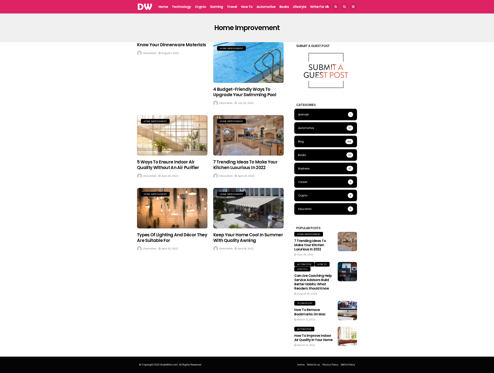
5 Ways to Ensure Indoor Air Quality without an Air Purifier (168, 165)
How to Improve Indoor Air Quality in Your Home (313, 337)
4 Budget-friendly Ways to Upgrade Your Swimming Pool (244, 92)
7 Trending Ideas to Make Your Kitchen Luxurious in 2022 (245, 165)
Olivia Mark (149, 53)
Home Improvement (231, 48)
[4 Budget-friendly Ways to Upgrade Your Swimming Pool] (248, 62)
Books (284, 6)
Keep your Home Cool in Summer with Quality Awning (248, 237)
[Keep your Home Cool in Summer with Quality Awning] (248, 208)
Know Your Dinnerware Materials (171, 45)
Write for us (319, 6)
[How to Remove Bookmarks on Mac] (347, 310)
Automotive (266, 6)
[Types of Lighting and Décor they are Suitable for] (172, 208)
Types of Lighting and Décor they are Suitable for (172, 237)
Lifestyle (299, 6)
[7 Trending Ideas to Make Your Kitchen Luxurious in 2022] (248, 135)
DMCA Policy (348, 364)
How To (247, 6)
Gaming (216, 6)
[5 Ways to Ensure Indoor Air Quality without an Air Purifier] (172, 135)
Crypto (200, 6)
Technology (181, 6)
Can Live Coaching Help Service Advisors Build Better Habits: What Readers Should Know (313, 282)
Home (163, 6)
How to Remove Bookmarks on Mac (310, 311)
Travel (232, 6)
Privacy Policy (330, 364)
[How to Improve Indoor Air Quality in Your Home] (347, 336)
